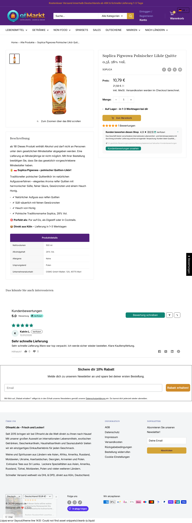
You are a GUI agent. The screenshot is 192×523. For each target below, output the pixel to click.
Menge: (106, 99)
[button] (110, 125)
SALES (97, 29)
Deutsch (11, 496)
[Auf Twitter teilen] (175, 69)
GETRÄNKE (39, 29)
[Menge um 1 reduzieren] (116, 100)
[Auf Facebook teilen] (164, 69)
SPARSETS (81, 29)
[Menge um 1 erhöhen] (131, 100)
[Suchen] (130, 16)
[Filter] (169, 315)
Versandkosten (134, 90)
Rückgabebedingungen (118, 447)
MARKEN (132, 29)
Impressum (111, 437)
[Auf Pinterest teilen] (169, 69)
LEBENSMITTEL (15, 29)
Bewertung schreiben (145, 315)
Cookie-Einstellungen (117, 456)
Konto (143, 19)
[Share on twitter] (166, 352)
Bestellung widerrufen (117, 451)
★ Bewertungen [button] (189, 264)
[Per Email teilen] (180, 69)
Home (14, 42)
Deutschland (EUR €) (35, 496)
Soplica (107, 69)
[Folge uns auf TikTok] (80, 502)
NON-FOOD (60, 29)
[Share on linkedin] (172, 352)
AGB (107, 427)
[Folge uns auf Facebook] (69, 502)
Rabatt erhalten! (178, 387)
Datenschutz (112, 432)
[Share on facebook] (159, 352)
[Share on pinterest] (178, 352)
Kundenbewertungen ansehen (123, 148)
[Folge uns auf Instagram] (75, 502)
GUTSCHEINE (114, 29)
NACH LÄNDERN (155, 29)
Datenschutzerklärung (96, 398)
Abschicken (166, 450)
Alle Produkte (27, 42)
